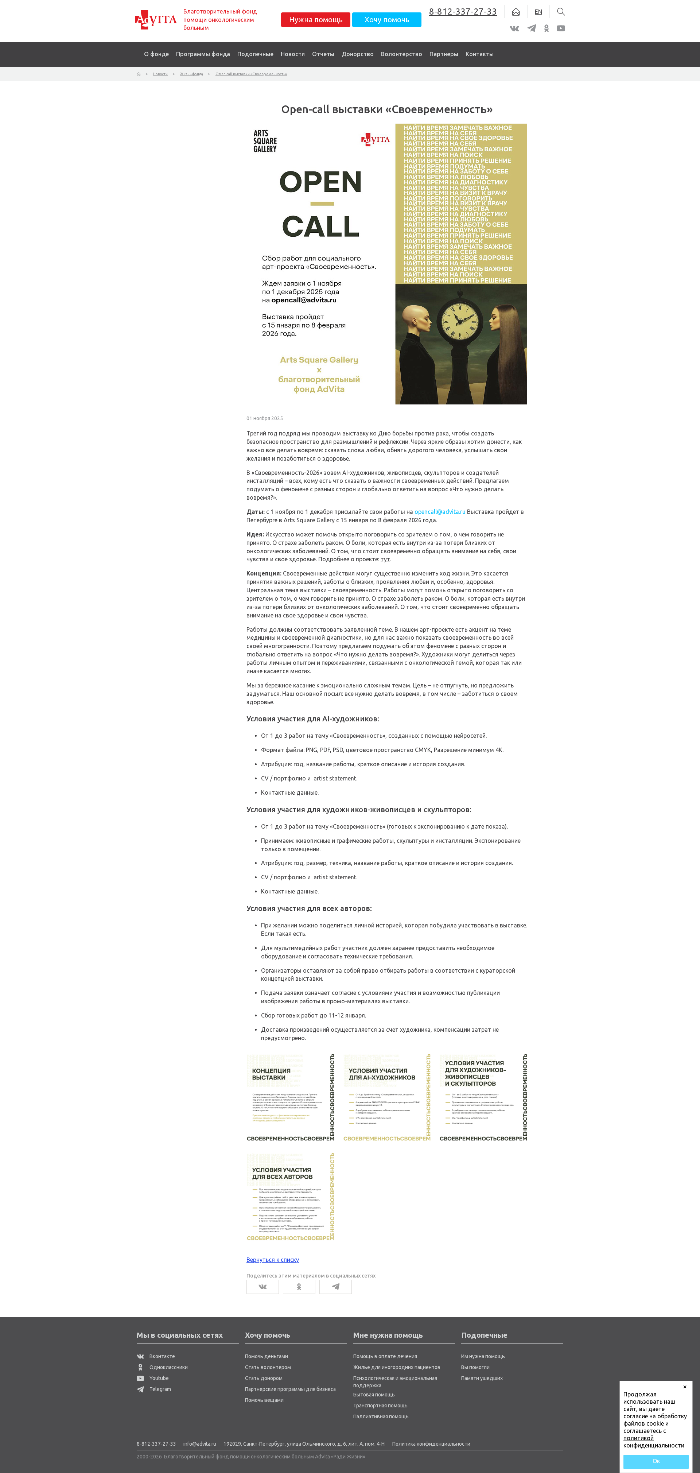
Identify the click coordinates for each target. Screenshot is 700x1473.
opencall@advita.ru (440, 511)
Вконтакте (161, 1356)
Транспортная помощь (380, 1405)
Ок (656, 1461)
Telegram (159, 1389)
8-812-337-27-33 (156, 1444)
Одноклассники (168, 1367)
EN (538, 11)
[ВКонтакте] (262, 1287)
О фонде (156, 54)
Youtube (158, 1378)
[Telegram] (335, 1287)
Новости (293, 54)
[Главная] (139, 74)
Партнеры (443, 54)
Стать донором (264, 1378)
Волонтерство (401, 54)
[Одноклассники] (299, 1287)
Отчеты (323, 54)
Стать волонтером (268, 1367)
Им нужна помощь (483, 1356)
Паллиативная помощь (381, 1416)
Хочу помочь (387, 19)
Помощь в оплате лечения (385, 1356)
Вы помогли (475, 1367)
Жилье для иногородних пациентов (396, 1367)
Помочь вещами (264, 1400)
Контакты (480, 54)
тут (385, 559)
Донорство (358, 54)
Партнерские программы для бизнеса (290, 1389)
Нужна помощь (316, 19)
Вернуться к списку (272, 1259)
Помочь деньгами (266, 1356)
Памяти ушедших (482, 1378)
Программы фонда (203, 54)
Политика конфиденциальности (431, 1444)
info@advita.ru (199, 1444)
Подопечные (255, 54)
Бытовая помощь (374, 1395)
